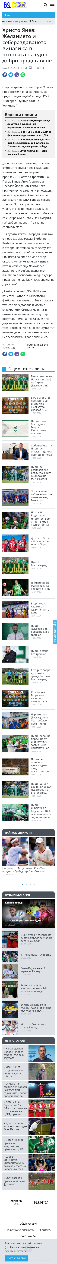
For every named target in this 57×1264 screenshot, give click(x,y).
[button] (45, 4)
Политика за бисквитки (20, 1230)
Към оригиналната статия (37, 346)
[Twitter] (10, 74)
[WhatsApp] (22, 74)
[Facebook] (4, 74)
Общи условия (29, 1223)
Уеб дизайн (29, 1236)
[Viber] (16, 74)
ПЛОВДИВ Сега (28, 1202)
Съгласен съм (16, 1258)
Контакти (45, 1230)
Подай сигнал (55, 634)
